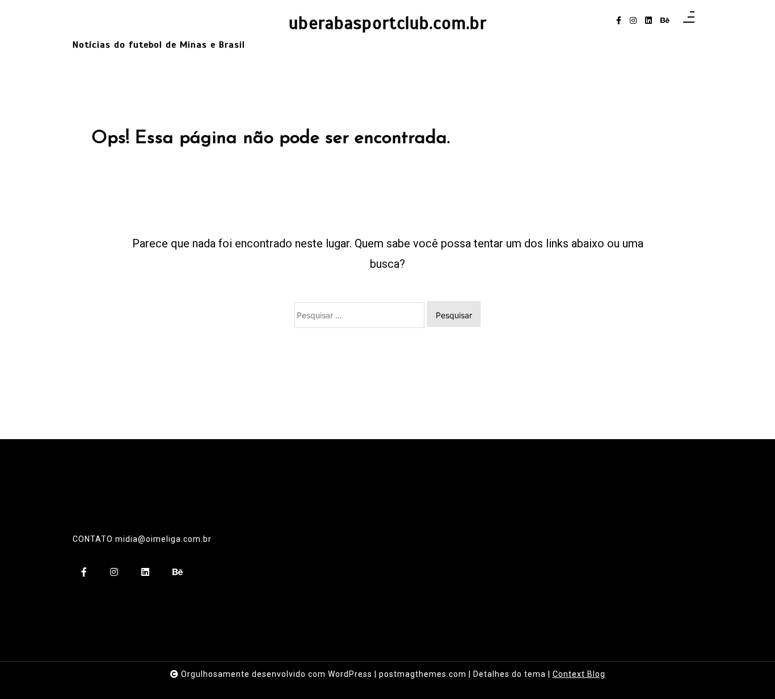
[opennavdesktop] (688, 21)
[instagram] (633, 21)
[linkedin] (648, 21)
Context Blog (579, 674)
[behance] (664, 21)
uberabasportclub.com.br (388, 23)
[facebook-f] (618, 21)
